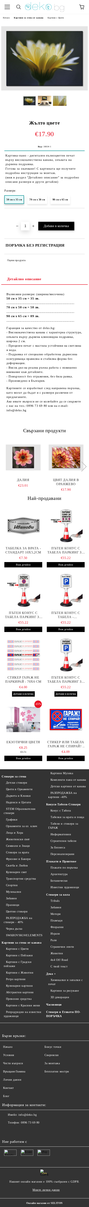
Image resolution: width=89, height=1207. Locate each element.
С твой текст (59, 966)
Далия (23, 480)
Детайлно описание (24, 279)
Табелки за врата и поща (67, 817)
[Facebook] (7, 1131)
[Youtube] (25, 1131)
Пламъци (57, 920)
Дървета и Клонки (18, 795)
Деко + (51, 973)
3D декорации (60, 997)
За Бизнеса (58, 847)
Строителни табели (63, 840)
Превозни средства (18, 998)
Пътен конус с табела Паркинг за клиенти (65, 550)
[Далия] (23, 457)
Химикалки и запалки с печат (65, 982)
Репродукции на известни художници (22, 1014)
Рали (54, 940)
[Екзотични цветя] (23, 719)
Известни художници (65, 887)
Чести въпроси (13, 1063)
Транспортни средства (21, 878)
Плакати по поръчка (64, 867)
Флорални (57, 927)
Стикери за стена (14, 776)
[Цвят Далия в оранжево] (66, 457)
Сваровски (51, 1055)
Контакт (8, 1087)
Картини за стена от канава (28, 18)
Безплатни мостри (56, 1071)
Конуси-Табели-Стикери (63, 804)
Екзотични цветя (23, 742)
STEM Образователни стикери (20, 811)
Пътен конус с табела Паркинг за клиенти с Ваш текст (23, 615)
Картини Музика (62, 773)
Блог (6, 1096)
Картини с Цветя (56, 18)
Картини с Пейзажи (19, 955)
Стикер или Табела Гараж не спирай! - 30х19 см (65, 744)
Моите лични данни (46, 1189)
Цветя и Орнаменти (19, 789)
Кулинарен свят (16, 872)
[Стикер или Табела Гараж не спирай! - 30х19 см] (66, 719)
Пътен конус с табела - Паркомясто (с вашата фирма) (66, 615)
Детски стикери (16, 782)
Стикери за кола (58, 894)
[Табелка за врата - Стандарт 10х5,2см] (23, 525)
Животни (57, 953)
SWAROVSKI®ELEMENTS (24, 935)
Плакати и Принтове (61, 861)
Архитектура (59, 874)
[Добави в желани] (82, 215)
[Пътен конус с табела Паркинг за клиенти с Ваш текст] (23, 590)
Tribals (55, 900)
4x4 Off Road (59, 959)
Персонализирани (63, 854)
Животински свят (18, 839)
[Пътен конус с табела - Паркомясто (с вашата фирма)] (66, 590)
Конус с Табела (61, 810)
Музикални (13, 891)
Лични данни (12, 1079)
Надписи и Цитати (18, 802)
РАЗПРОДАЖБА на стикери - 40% (18, 920)
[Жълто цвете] (44, 89)
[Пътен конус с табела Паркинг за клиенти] (66, 525)
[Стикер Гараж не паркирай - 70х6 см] (23, 655)
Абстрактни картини (20, 992)
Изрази (55, 933)
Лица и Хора (14, 832)
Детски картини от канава (68, 786)
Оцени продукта (16, 260)
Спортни (12, 885)
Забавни (11, 898)
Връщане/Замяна (14, 1071)
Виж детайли (23, 564)
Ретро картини (16, 979)
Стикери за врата (17, 852)
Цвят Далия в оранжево (66, 482)
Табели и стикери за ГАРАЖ (63, 825)
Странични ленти (62, 946)
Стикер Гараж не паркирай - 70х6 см (23, 679)
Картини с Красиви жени (23, 1005)
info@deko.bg (27, 1114)
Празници (12, 904)
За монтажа (52, 1063)
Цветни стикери (17, 911)
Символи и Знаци (18, 845)
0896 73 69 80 (30, 1122)
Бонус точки (52, 1046)
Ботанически (59, 880)
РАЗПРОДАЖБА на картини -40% (62, 795)
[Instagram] (16, 1131)
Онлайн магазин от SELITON (44, 1203)
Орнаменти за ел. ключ (21, 826)
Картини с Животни (19, 972)
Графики (11, 819)
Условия (8, 1055)
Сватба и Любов (17, 865)
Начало (6, 18)
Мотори (56, 914)
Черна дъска (14, 928)
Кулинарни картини (19, 985)
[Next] (81, 467)
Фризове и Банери (18, 859)
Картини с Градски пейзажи (17, 964)
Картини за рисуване (65, 990)
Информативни (61, 834)
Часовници (54, 1004)
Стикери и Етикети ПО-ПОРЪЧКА (63, 1014)
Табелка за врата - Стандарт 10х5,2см (23, 550)
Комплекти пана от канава (68, 779)
